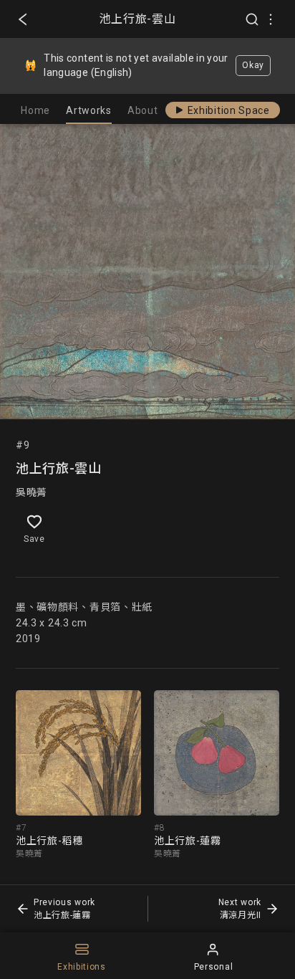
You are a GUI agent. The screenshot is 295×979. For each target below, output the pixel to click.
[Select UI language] (270, 19)
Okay (253, 65)
